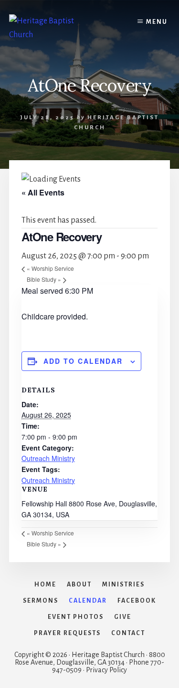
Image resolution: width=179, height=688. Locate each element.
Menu (157, 22)
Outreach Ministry (48, 458)
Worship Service (50, 268)
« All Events (42, 192)
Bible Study (44, 279)
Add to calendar (83, 361)
